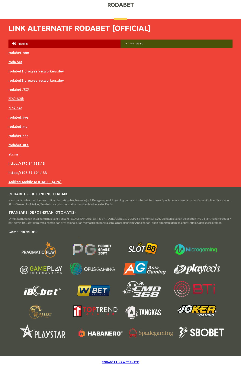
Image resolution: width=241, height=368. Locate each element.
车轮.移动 (16, 99)
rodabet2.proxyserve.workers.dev (36, 80)
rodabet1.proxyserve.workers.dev (36, 71)
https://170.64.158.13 (26, 163)
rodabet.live (18, 117)
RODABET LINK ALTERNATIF (120, 362)
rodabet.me (17, 126)
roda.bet (15, 62)
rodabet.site (18, 145)
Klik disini (23, 43)
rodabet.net (18, 136)
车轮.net (15, 108)
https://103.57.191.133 (27, 173)
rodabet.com (18, 53)
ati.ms (13, 154)
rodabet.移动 (19, 90)
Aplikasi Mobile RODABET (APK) (35, 182)
